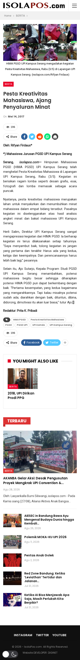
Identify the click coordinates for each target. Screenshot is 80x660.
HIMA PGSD (19, 319)
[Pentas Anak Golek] (12, 560)
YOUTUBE (59, 635)
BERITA (8, 84)
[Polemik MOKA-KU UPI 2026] (12, 542)
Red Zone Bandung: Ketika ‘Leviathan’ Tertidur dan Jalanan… (44, 577)
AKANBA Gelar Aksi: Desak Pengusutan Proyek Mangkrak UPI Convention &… (35, 480)
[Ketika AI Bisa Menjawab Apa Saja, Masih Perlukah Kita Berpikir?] (12, 600)
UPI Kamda (38, 325)
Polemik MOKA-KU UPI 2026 (45, 537)
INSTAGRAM (23, 635)
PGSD (8, 325)
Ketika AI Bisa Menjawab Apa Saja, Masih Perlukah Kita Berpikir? (46, 599)
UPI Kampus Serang (61, 325)
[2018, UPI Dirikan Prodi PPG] (23, 378)
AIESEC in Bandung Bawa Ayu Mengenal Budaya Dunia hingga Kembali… (49, 520)
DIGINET (53, 652)
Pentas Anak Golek (39, 555)
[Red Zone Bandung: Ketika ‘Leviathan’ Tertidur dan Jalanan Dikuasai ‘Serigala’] (12, 578)
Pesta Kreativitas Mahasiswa (47, 319)
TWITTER (42, 635)
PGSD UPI (22, 325)
